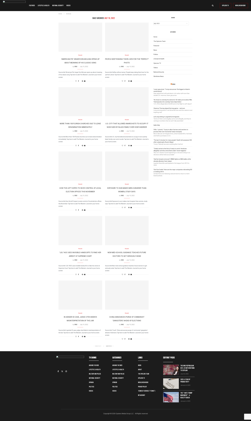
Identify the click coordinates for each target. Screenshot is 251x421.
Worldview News (159, 76)
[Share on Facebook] (78, 81)
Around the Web (94, 365)
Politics (156, 54)
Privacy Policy (142, 387)
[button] (212, 5)
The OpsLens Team (160, 41)
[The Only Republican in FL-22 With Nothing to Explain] (171, 370)
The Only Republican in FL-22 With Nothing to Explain (187, 368)
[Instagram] (66, 371)
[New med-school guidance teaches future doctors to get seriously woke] (127, 230)
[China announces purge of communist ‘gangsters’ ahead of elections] (127, 295)
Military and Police (95, 374)
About (140, 370)
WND (75, 66)
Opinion (91, 382)
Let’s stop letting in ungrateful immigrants (166, 117)
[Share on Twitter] (80, 81)
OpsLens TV (157, 63)
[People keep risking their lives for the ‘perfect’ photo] (127, 37)
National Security (57, 6)
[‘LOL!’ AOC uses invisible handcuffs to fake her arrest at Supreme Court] (80, 230)
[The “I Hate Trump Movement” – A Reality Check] (171, 397)
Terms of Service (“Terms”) (146, 391)
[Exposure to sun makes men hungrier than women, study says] (127, 166)
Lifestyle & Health (43, 6)
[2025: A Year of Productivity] (171, 383)
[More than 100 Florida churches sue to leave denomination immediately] (80, 101)
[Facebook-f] (58, 371)
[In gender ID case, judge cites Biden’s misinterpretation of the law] (80, 295)
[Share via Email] (84, 81)
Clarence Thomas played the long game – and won (169, 108)
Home (60, 14)
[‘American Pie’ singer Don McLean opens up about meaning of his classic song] (80, 37)
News (155, 50)
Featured (32, 6)
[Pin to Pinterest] (82, 81)
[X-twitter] (62, 371)
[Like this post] (76, 81)
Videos (68, 6)
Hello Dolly (157, 125)
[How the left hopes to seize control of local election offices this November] (80, 166)
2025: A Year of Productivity (185, 380)
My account (141, 395)
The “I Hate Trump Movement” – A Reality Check (186, 395)
